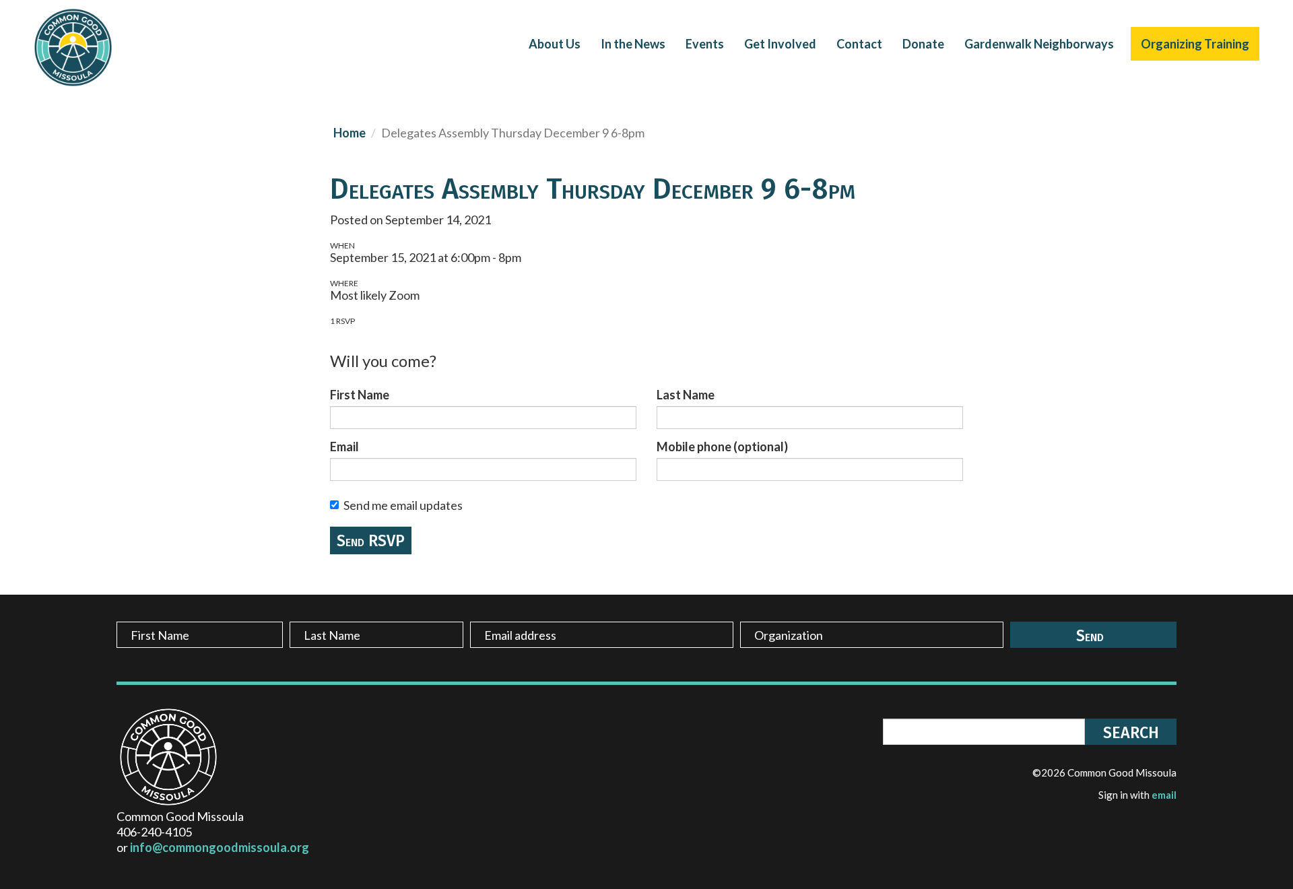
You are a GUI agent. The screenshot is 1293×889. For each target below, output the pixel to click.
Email (344, 446)
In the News (633, 43)
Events (705, 43)
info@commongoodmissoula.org (219, 847)
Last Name (686, 394)
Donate (923, 43)
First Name (359, 394)
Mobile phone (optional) (722, 446)
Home (349, 132)
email (1164, 795)
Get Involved (780, 43)
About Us (555, 43)
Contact (859, 43)
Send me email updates (403, 505)
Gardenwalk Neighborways (1039, 43)
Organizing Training (1195, 43)
